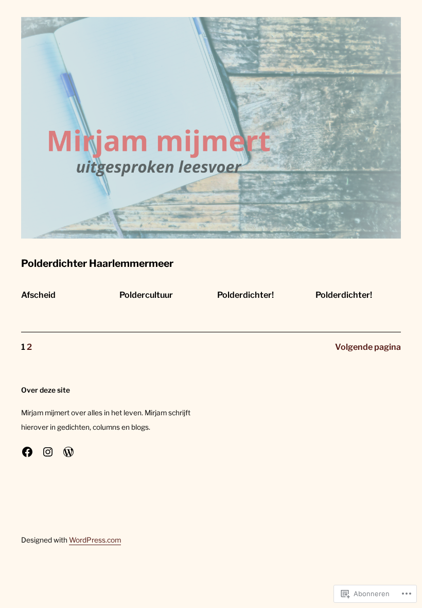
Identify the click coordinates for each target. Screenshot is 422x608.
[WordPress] (68, 452)
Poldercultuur (146, 295)
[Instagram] (48, 452)
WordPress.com (95, 540)
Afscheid (38, 295)
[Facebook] (27, 452)
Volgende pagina (368, 347)
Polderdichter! (245, 295)
